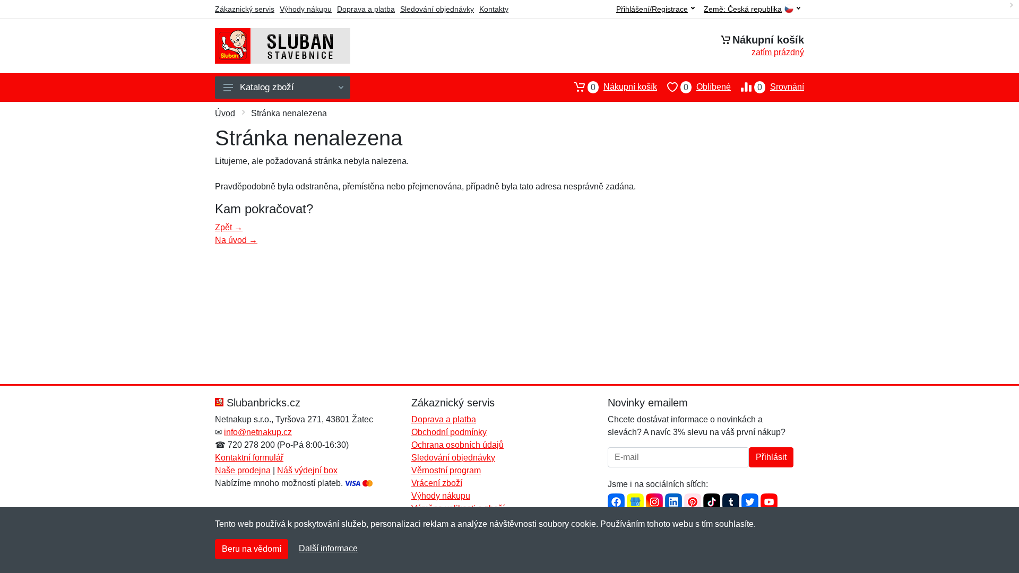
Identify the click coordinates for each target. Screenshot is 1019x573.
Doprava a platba (366, 9)
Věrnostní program (446, 470)
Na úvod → (236, 240)
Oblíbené (707, 87)
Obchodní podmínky (449, 432)
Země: (743, 9)
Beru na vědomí (251, 548)
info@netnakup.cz (258, 432)
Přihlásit (771, 457)
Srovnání (780, 87)
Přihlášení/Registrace (652, 9)
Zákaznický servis (244, 9)
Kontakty (493, 9)
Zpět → (229, 227)
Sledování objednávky (437, 9)
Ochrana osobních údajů (457, 444)
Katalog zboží (267, 87)
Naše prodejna (243, 470)
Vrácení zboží (436, 483)
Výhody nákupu (306, 9)
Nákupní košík (624, 87)
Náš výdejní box (307, 470)
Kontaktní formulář (249, 457)
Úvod (225, 113)
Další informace (328, 548)
